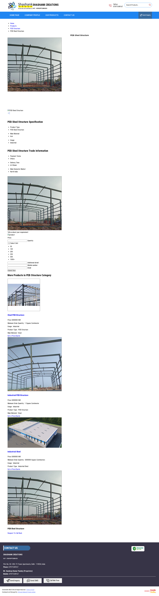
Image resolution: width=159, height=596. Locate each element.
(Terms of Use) (30, 589)
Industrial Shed (14, 452)
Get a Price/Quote (14, 336)
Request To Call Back (15, 533)
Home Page (14, 15)
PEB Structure (15, 29)
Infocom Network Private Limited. (27, 592)
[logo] (20, 10)
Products (13, 26)
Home (12, 23)
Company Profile (32, 15)
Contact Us (69, 15)
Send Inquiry (146, 15)
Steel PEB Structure (16, 315)
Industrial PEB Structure (18, 395)
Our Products (51, 15)
